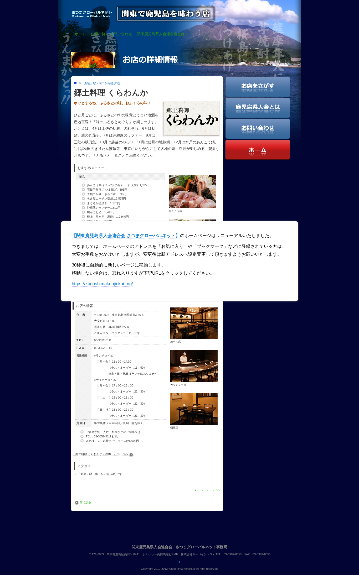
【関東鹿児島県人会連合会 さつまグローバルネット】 (126, 235)
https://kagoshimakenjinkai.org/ (102, 283)
